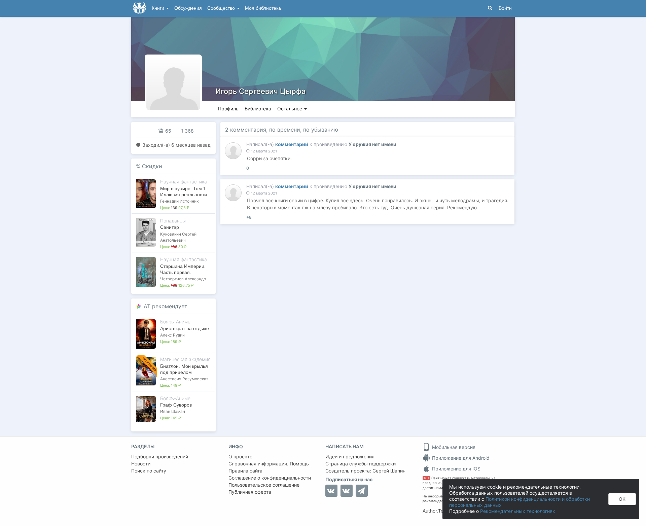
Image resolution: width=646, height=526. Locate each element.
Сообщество (221, 8)
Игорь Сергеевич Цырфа (260, 91)
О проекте (240, 456)
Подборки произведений (159, 456)
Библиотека (258, 108)
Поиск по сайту (148, 471)
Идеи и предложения (349, 456)
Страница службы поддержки (360, 463)
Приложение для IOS (455, 468)
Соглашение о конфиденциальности (269, 478)
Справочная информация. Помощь (268, 463)
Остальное (290, 108)
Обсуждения (188, 8)
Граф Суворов (176, 405)
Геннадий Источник (179, 201)
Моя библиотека (263, 8)
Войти (505, 8)
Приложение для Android (460, 458)
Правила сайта (245, 471)
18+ (426, 478)
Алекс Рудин (172, 335)
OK (622, 499)
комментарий (291, 144)
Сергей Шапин (388, 471)
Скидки (152, 166)
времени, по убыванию (307, 129)
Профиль (228, 108)
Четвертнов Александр (183, 278)
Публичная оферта (249, 492)
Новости (140, 463)
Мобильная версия (453, 447)
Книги (159, 8)
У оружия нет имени (372, 144)
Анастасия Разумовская (184, 378)
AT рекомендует (165, 306)
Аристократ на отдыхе (184, 328)
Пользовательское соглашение (263, 485)
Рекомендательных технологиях (517, 511)
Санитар (169, 227)
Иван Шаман (172, 411)
